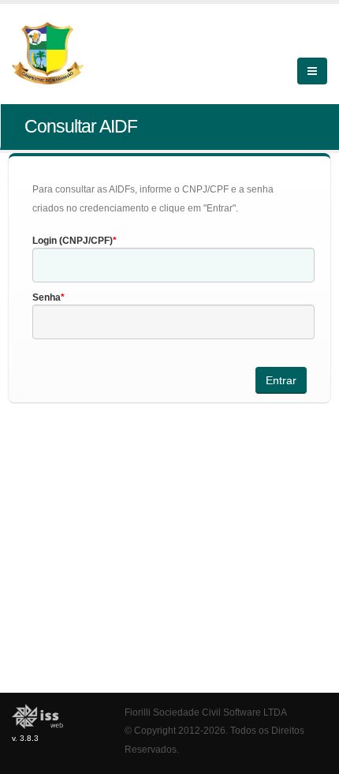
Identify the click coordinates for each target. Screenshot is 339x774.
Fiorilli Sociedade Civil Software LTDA (206, 712)
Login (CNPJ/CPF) (72, 240)
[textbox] (173, 265)
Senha (46, 297)
